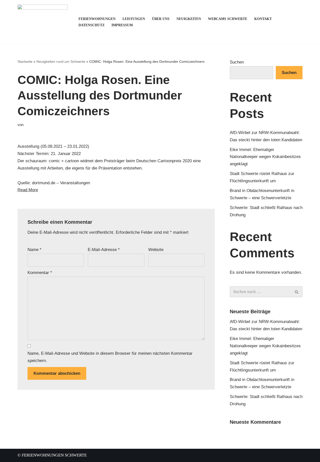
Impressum (122, 25)
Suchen (237, 62)
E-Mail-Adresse (104, 249)
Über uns (161, 19)
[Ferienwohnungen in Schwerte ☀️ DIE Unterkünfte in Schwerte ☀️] (44, 21)
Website (156, 249)
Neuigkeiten (188, 19)
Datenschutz (91, 25)
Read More (28, 190)
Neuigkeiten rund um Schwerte (60, 62)
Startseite (25, 62)
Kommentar (40, 272)
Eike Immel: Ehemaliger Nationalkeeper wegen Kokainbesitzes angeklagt (265, 156)
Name (35, 249)
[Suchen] (296, 291)
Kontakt (263, 19)
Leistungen (133, 19)
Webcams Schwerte (227, 19)
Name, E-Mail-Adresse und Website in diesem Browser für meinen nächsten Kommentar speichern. (110, 357)
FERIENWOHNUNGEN (97, 19)
